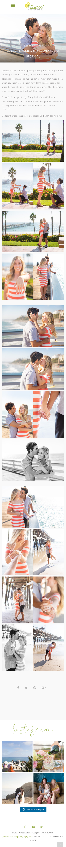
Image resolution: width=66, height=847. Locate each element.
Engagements (32, 46)
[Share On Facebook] (18, 687)
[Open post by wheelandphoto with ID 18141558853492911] (48, 756)
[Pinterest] (33, 827)
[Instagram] (41, 827)
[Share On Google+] (44, 687)
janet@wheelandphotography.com (18, 836)
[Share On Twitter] (27, 687)
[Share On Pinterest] (35, 687)
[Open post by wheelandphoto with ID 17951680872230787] (48, 788)
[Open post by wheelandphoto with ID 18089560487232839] (17, 756)
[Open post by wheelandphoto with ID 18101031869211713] (17, 788)
